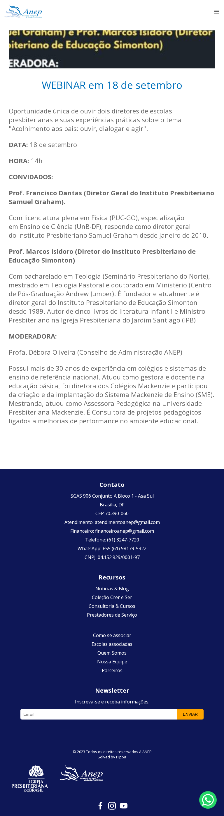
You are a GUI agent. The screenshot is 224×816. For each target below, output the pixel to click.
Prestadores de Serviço (112, 615)
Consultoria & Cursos (112, 606)
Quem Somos (112, 653)
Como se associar (112, 635)
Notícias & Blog (112, 588)
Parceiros (112, 670)
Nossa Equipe (112, 661)
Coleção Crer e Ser (112, 597)
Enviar (190, 714)
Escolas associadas (112, 644)
